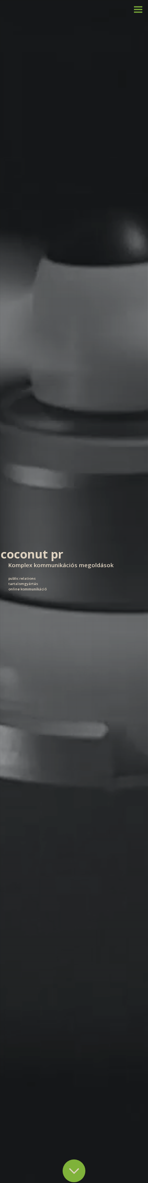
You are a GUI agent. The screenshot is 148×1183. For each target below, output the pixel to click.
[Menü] (138, 9)
